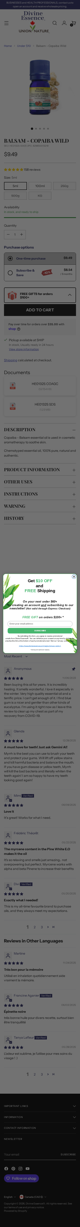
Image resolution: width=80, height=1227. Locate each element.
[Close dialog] (74, 577)
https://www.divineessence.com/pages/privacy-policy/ (40, 646)
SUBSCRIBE (40, 630)
